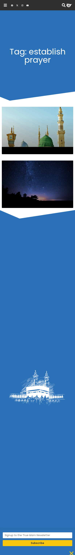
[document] (37, 277)
